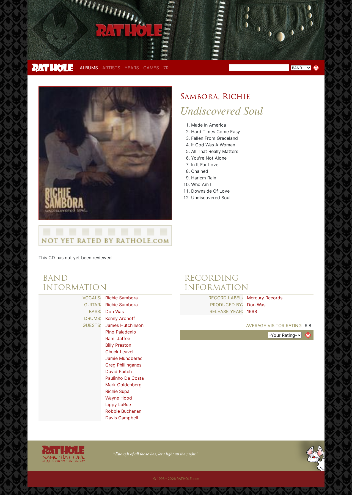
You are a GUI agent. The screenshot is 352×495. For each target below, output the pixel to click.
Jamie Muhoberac (123, 358)
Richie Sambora (121, 297)
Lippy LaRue (118, 404)
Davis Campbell (121, 417)
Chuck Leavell (119, 351)
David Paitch (118, 371)
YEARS (132, 67)
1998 (252, 311)
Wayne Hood (118, 398)
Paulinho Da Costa (124, 378)
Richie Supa (117, 391)
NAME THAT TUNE (63, 458)
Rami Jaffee (117, 338)
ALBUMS (90, 67)
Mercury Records (264, 297)
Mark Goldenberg (123, 384)
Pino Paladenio (120, 332)
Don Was (114, 311)
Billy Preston (118, 345)
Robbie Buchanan (123, 411)
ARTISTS (111, 67)
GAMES (151, 67)
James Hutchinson (124, 325)
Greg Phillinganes (123, 365)
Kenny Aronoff (120, 318)
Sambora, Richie (215, 96)
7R (166, 67)
